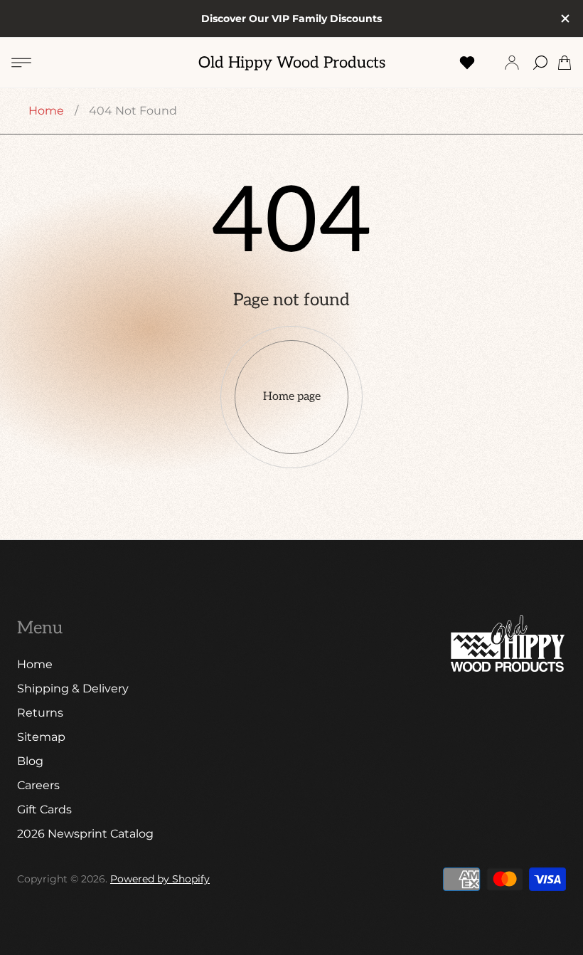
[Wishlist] (467, 62)
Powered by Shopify (160, 878)
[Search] (540, 62)
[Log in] (512, 62)
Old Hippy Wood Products (291, 63)
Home (46, 110)
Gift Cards (44, 809)
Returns (40, 712)
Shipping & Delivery (73, 688)
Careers (38, 785)
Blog (30, 761)
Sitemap (41, 737)
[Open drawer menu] (21, 62)
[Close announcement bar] (564, 18)
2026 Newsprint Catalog (85, 833)
